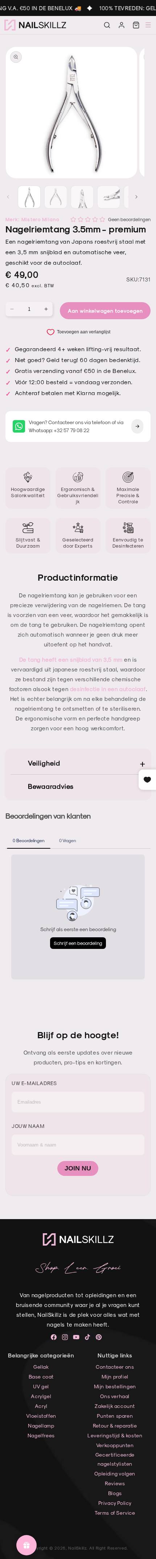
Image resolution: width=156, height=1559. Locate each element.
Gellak (41, 1367)
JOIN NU (78, 1168)
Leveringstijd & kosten (114, 1435)
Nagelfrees (41, 1435)
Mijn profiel (115, 1376)
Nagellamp (41, 1425)
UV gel (41, 1386)
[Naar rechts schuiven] (136, 197)
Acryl (41, 1406)
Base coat (41, 1376)
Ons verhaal (115, 1396)
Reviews (115, 1483)
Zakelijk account (115, 1406)
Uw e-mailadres (34, 1083)
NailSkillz (77, 1548)
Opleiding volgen (114, 1473)
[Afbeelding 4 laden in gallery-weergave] (108, 197)
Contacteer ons (115, 1367)
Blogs (115, 1493)
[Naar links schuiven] (8, 197)
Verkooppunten (115, 1445)
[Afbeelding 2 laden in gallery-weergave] (55, 197)
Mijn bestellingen (115, 1386)
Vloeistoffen (41, 1416)
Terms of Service (115, 1513)
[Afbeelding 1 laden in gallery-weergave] (29, 197)
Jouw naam (28, 1126)
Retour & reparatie (115, 1425)
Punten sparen (115, 1416)
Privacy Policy (115, 1503)
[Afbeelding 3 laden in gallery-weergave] (82, 197)
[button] (107, 25)
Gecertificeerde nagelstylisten (115, 1459)
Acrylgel (41, 1396)
